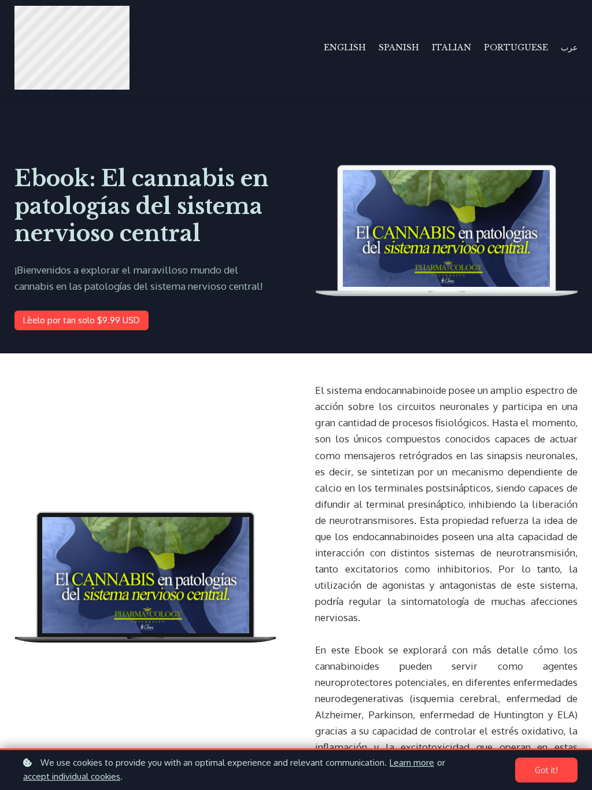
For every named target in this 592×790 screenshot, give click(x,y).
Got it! (546, 770)
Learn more (412, 762)
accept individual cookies (71, 776)
